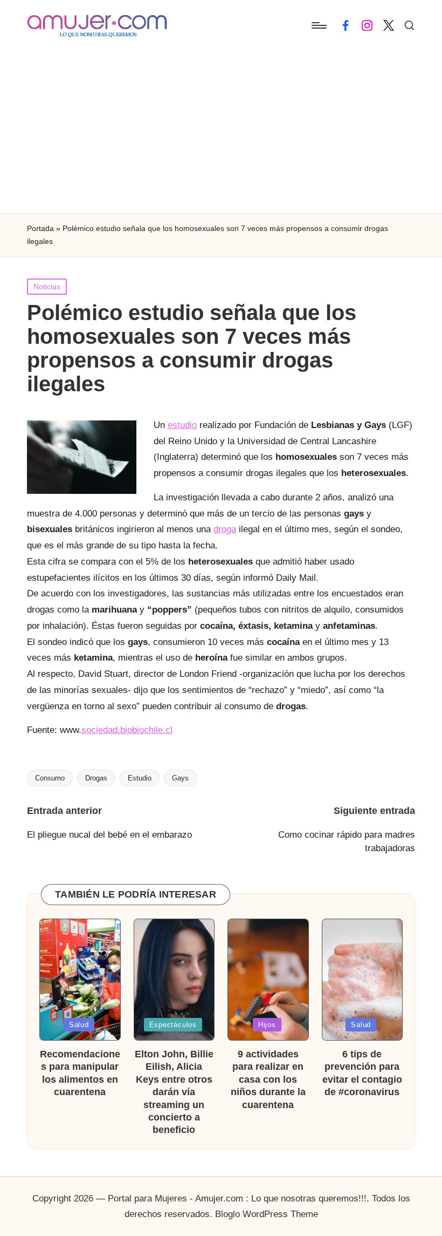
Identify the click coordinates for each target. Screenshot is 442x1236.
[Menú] (318, 25)
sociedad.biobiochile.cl (126, 730)
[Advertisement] (221, 132)
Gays (180, 778)
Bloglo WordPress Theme (266, 1214)
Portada (40, 228)
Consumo (50, 778)
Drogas (96, 778)
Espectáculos (173, 1025)
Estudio (139, 778)
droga (224, 529)
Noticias (46, 286)
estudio (182, 425)
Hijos (267, 1025)
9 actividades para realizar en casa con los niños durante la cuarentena (268, 1079)
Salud (79, 1025)
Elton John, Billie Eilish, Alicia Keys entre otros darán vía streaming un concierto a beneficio (174, 1092)
